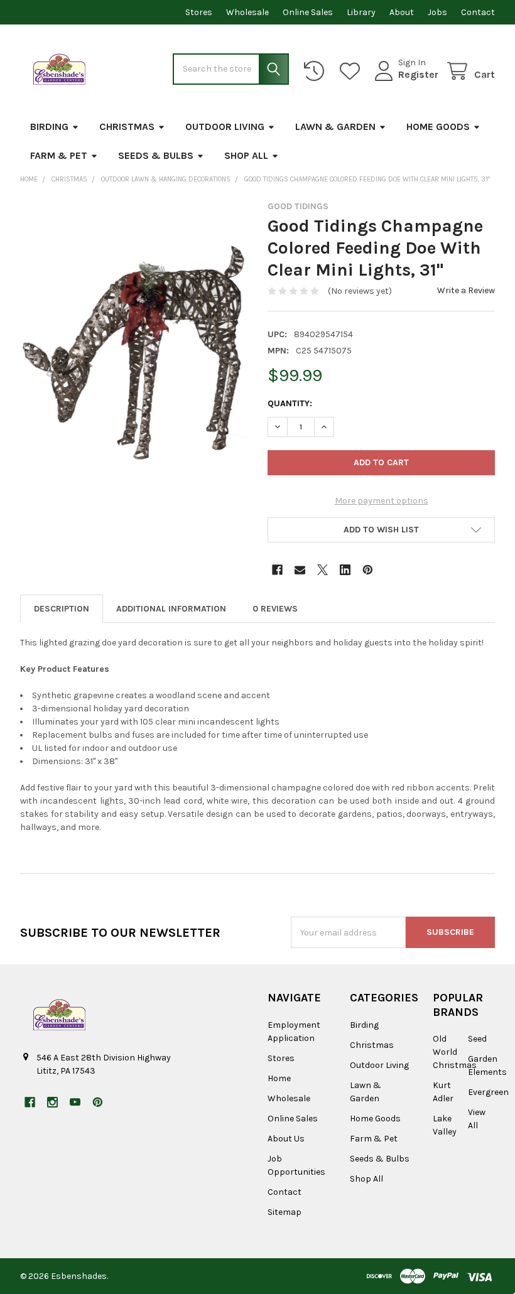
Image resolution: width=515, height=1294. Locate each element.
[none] (134, 351)
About (401, 12)
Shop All (246, 155)
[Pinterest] (367, 570)
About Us (286, 1138)
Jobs (437, 12)
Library (361, 12)
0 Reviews (275, 608)
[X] (322, 570)
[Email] (300, 570)
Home (279, 1078)
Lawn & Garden (335, 126)
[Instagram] (52, 1102)
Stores (198, 12)
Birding (49, 126)
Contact (478, 12)
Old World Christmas (455, 1051)
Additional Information (171, 608)
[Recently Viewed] (316, 71)
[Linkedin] (345, 570)
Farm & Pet (58, 155)
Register (418, 74)
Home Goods (438, 126)
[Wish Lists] (352, 71)
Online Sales (308, 12)
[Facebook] (277, 570)
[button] (381, 529)
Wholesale (247, 12)
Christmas (126, 126)
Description (61, 608)
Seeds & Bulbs (155, 155)
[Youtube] (75, 1102)
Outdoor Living (224, 126)
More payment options (381, 500)
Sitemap (284, 1212)
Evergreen (488, 1092)
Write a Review (466, 290)
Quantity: (290, 403)
